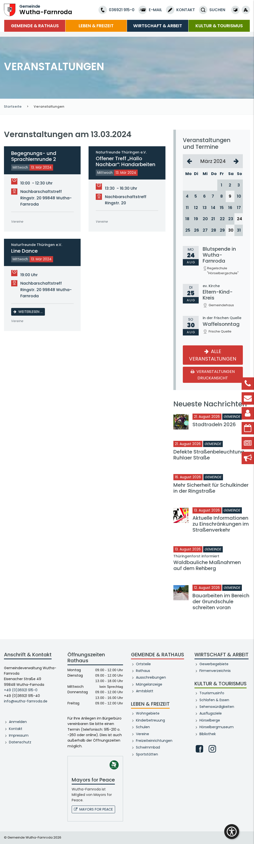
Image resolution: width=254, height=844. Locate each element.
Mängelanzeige (149, 684)
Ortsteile (143, 664)
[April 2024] (236, 161)
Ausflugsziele (210, 713)
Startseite (13, 106)
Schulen (143, 726)
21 (213, 219)
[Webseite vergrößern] (246, 10)
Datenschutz (20, 742)
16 (230, 208)
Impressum (19, 735)
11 (187, 208)
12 (196, 208)
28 (213, 230)
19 (196, 219)
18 (187, 219)
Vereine (142, 733)
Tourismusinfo (211, 693)
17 (239, 208)
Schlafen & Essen (214, 699)
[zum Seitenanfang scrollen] (248, 833)
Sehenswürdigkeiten (216, 706)
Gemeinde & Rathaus (35, 26)
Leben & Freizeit (96, 26)
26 (196, 230)
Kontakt (15, 728)
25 (187, 230)
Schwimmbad (148, 747)
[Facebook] (199, 749)
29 (221, 230)
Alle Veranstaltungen (213, 355)
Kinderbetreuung (150, 720)
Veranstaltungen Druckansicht (215, 375)
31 (239, 230)
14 (213, 208)
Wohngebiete (147, 713)
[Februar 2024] (189, 161)
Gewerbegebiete (213, 664)
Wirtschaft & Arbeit (157, 26)
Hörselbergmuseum (216, 726)
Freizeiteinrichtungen (154, 740)
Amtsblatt (144, 691)
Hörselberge (209, 720)
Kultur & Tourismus (219, 26)
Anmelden (18, 721)
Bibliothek (207, 733)
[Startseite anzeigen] (9, 9)
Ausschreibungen (151, 677)
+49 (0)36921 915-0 (20, 690)
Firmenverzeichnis (215, 670)
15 (221, 208)
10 (239, 196)
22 (221, 219)
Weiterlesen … (31, 311)
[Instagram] (212, 749)
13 (204, 208)
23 (230, 219)
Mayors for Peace (96, 809)
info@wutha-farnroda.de (25, 701)
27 (204, 230)
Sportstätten (147, 754)
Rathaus (143, 670)
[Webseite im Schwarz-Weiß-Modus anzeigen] (235, 10)
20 (204, 219)
